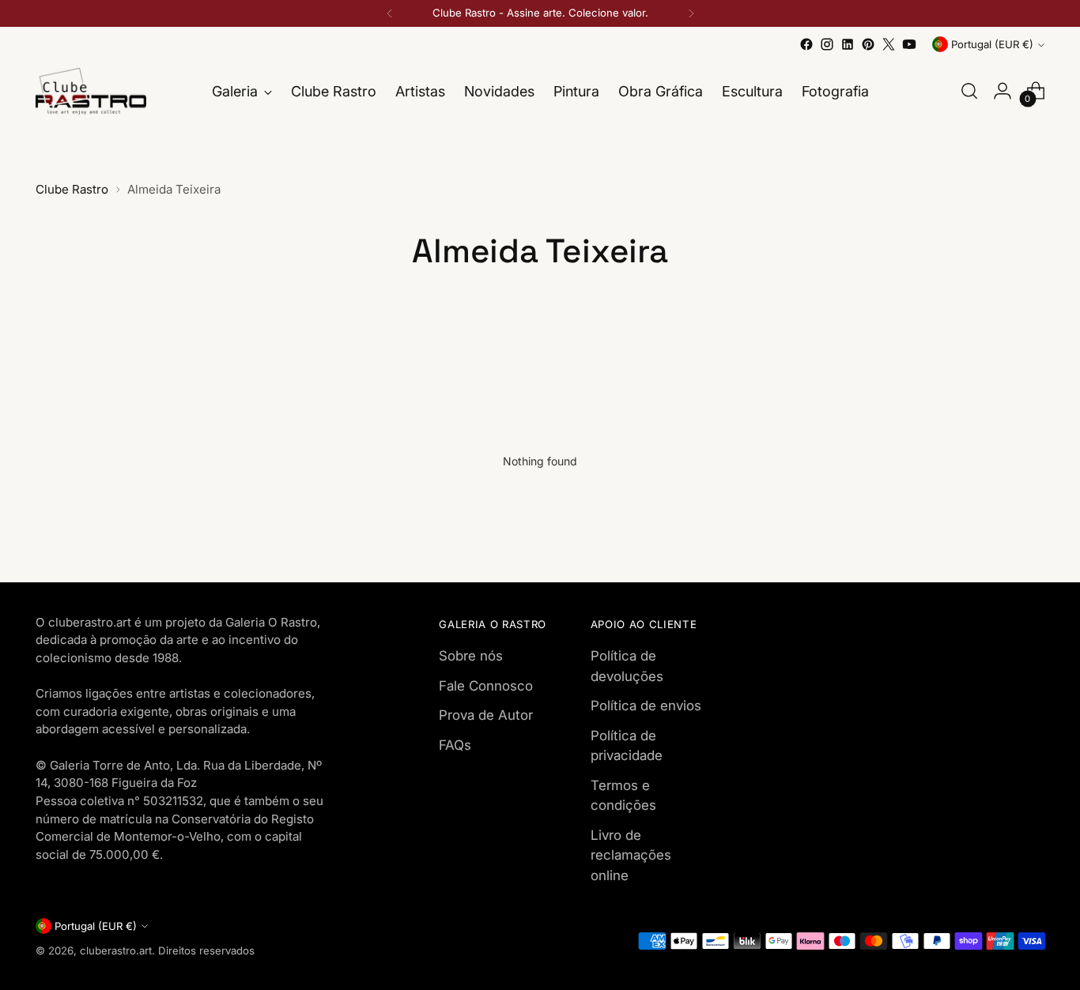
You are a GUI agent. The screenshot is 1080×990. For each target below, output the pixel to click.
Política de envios (646, 705)
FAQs (455, 745)
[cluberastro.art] (91, 91)
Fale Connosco (486, 686)
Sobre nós (471, 656)
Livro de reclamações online (631, 855)
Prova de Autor (486, 715)
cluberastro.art (116, 950)
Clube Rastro (72, 189)
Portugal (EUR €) (992, 44)
